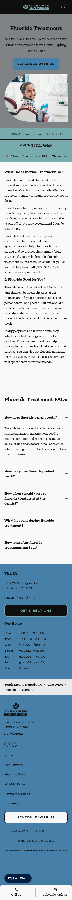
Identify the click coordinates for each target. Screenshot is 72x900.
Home (8, 755)
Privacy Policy (13, 850)
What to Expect (15, 784)
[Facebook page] (7, 744)
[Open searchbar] (63, 7)
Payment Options (17, 793)
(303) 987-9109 (41, 145)
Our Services (13, 765)
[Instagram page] (14, 744)
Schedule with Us (36, 64)
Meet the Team (15, 774)
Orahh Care (60, 850)
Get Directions (36, 610)
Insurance (11, 803)
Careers (48, 850)
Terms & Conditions (32, 850)
